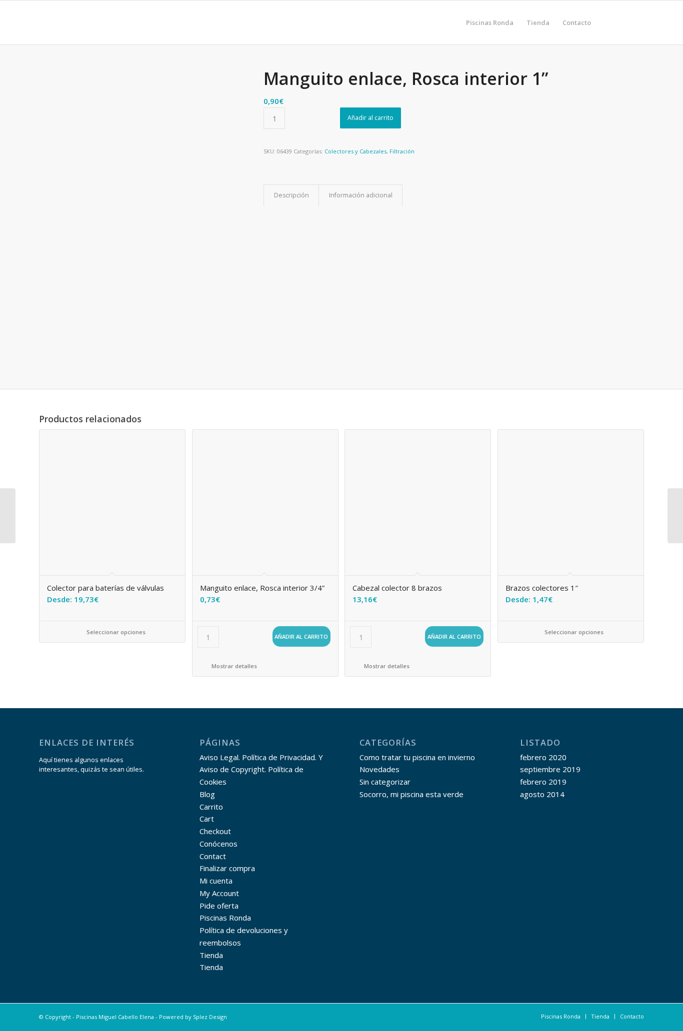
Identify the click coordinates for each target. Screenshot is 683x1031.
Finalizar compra (227, 868)
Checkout (215, 831)
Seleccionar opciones (115, 632)
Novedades (380, 769)
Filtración (402, 151)
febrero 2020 (543, 757)
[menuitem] (490, 22)
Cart (207, 819)
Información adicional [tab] (360, 195)
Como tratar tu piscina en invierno (417, 757)
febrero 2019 (543, 782)
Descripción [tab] (291, 195)
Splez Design (210, 1017)
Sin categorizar (385, 782)
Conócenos (219, 844)
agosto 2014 (542, 794)
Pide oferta (219, 906)
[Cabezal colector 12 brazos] (675, 515)
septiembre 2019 (550, 769)
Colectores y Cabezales (355, 151)
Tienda (211, 955)
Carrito (211, 807)
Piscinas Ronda (225, 918)
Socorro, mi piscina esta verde (412, 794)
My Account (219, 893)
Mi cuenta (216, 881)
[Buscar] (607, 22)
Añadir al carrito (371, 117)
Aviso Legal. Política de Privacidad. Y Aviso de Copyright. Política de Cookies (261, 769)
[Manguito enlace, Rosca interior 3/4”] (8, 515)
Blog (207, 794)
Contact (213, 856)
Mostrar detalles (233, 666)
